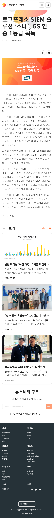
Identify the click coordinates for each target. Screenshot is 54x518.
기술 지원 (30, 474)
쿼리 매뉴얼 (30, 450)
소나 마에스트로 (7, 432)
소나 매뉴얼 (30, 453)
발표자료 (4, 459)
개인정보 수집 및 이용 (25, 413)
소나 (3, 435)
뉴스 (5, 40)
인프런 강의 (5, 489)
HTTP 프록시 (31, 462)
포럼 (28, 438)
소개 (3, 471)
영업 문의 (30, 471)
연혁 (3, 474)
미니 (3, 441)
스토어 (29, 435)
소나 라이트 (5, 438)
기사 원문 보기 (9, 215)
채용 (3, 480)
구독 (48, 406)
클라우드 (29, 432)
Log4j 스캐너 (31, 459)
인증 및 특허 (6, 477)
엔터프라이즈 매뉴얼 (33, 456)
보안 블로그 (5, 453)
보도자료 (4, 450)
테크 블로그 (5, 456)
